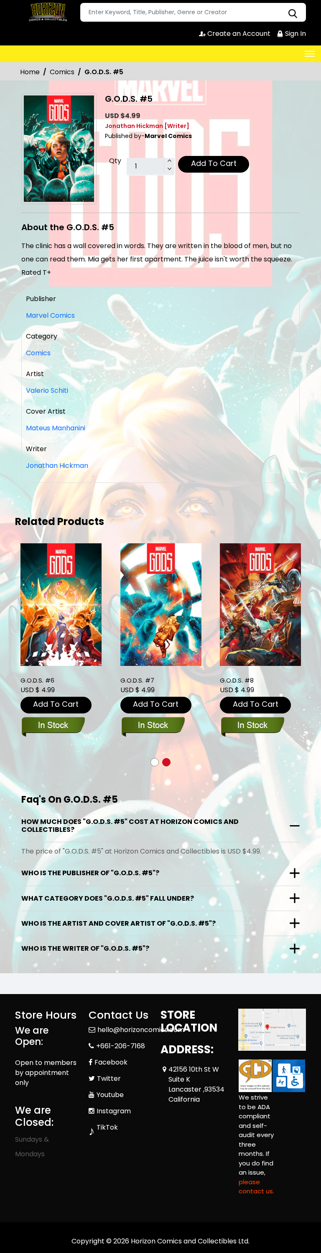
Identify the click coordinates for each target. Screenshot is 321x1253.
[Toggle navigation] (310, 54)
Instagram (114, 1111)
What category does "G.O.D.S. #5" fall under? (107, 898)
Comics (62, 72)
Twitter (109, 1078)
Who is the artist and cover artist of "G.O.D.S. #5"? (118, 923)
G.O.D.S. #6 (37, 680)
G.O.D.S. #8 (237, 680)
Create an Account (238, 33)
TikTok (107, 1127)
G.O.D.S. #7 (137, 680)
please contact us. (256, 1187)
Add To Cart (214, 163)
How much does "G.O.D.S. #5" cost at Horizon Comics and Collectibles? (130, 825)
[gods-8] (260, 604)
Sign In (294, 33)
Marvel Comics (50, 315)
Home (30, 72)
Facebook (110, 1062)
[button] (154, 762)
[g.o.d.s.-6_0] (61, 604)
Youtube (110, 1095)
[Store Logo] (46, 13)
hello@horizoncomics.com (140, 1030)
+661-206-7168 (120, 1046)
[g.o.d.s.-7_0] (160, 604)
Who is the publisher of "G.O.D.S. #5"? (90, 873)
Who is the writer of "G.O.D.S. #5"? (85, 948)
